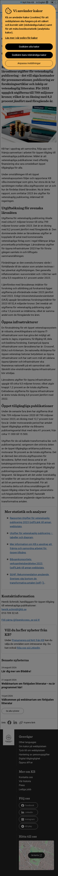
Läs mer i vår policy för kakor (21, 37)
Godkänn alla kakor (29, 46)
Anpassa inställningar (29, 63)
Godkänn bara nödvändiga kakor (29, 55)
